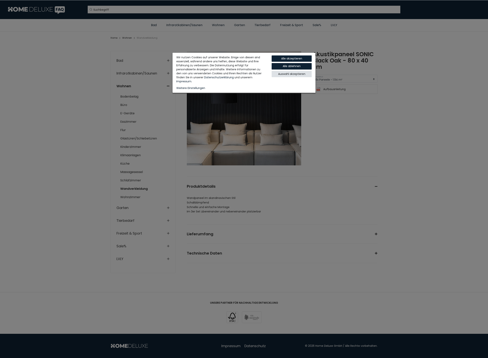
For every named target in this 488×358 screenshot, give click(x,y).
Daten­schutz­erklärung (219, 77)
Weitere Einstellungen (190, 88)
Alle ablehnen (292, 66)
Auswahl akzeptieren (291, 74)
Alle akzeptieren (291, 58)
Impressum (183, 81)
